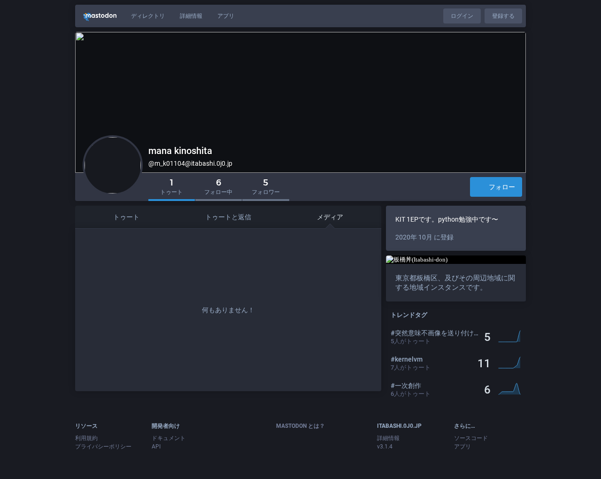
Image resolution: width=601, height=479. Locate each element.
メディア (330, 217)
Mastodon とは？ (300, 426)
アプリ (225, 16)
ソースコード (471, 438)
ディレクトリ (148, 16)
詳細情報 (191, 16)
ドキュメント (168, 438)
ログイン (462, 16)
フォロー (502, 187)
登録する (503, 16)
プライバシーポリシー (103, 446)
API (156, 446)
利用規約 (86, 438)
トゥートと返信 (228, 217)
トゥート (126, 217)
